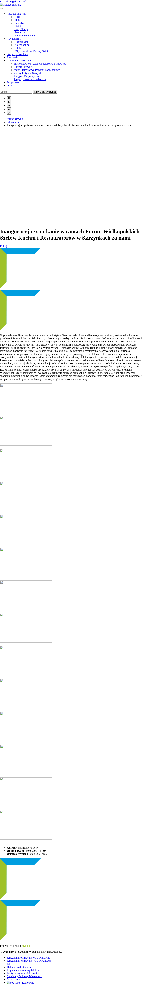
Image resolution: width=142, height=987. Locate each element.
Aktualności (13, 122)
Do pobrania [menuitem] (14, 82)
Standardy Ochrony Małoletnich (24, 976)
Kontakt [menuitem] (11, 85)
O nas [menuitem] (17, 16)
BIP (9, 963)
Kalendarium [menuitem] (21, 44)
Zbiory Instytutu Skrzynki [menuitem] (28, 73)
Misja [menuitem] (17, 19)
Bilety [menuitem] (17, 48)
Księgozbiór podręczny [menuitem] (26, 76)
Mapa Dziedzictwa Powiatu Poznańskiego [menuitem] (37, 69)
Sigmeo (25, 945)
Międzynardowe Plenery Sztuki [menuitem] (32, 51)
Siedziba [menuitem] (19, 23)
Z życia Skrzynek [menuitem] (23, 66)
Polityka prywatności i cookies (23, 973)
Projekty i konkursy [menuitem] (18, 54)
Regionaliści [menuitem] (13, 57)
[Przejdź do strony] (10, 4)
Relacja (4, 246)
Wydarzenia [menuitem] (14, 38)
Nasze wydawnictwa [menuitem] (25, 35)
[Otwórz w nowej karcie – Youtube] (20, 982)
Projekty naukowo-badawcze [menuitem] (30, 79)
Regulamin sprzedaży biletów (23, 970)
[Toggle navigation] (1, 8)
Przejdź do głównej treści (14, 1)
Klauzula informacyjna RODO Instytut (28, 957)
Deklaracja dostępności (19, 966)
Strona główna (15, 118)
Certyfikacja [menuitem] (21, 29)
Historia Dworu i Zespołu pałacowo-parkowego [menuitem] (40, 63)
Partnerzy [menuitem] (19, 32)
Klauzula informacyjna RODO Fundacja (29, 960)
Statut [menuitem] (17, 26)
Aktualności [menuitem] (21, 41)
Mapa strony (14, 979)
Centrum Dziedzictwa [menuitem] (19, 60)
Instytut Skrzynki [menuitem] (16, 13)
